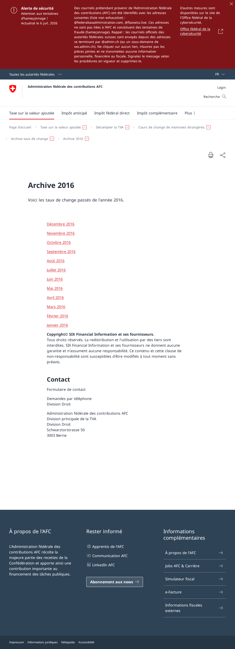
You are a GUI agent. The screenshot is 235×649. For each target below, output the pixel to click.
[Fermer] (231, 3)
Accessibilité (86, 642)
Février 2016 (57, 315)
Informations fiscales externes (183, 608)
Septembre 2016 (61, 251)
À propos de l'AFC (180, 552)
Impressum (16, 642)
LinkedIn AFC (103, 564)
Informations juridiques (43, 642)
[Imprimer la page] (211, 155)
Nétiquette (68, 642)
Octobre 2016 (59, 242)
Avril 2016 (55, 297)
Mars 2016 (56, 306)
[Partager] (223, 155)
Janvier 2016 (57, 325)
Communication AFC (110, 555)
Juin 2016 (55, 279)
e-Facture (173, 592)
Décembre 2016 (60, 224)
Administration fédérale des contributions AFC (65, 86)
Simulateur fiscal (179, 578)
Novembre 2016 (61, 233)
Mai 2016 (55, 288)
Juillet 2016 (56, 269)
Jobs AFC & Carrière (182, 565)
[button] (32, 113)
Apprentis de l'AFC (108, 546)
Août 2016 (55, 260)
